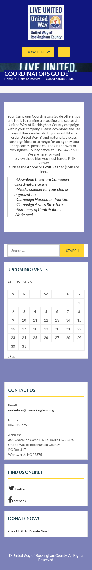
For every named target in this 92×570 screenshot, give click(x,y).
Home (8, 79)
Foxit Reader (53, 167)
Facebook (19, 501)
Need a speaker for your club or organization (41, 192)
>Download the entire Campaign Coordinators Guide (41, 182)
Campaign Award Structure (40, 204)
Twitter (20, 489)
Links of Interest (29, 79)
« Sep (11, 356)
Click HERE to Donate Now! (28, 531)
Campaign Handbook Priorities (42, 199)
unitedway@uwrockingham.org (31, 410)
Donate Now (38, 52)
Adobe (32, 167)
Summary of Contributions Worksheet (37, 212)
